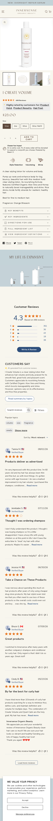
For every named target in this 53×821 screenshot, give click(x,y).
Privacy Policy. (26, 793)
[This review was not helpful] (45, 555)
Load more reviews (26, 763)
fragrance (28, 423)
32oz (25, 126)
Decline (25, 807)
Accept (25, 800)
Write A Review (29, 349)
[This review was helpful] (40, 614)
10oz (7, 126)
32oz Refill (37, 126)
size (18, 423)
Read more (32, 485)
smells (9, 430)
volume (9, 423)
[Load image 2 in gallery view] (22, 79)
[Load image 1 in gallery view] (9, 79)
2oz (15, 126)
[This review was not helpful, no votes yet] (45, 496)
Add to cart (29, 138)
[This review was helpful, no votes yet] (40, 496)
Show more (21, 430)
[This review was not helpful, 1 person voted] (45, 614)
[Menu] (3, 11)
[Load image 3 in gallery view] (36, 79)
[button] (46, 11)
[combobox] (36, 437)
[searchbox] (15, 410)
